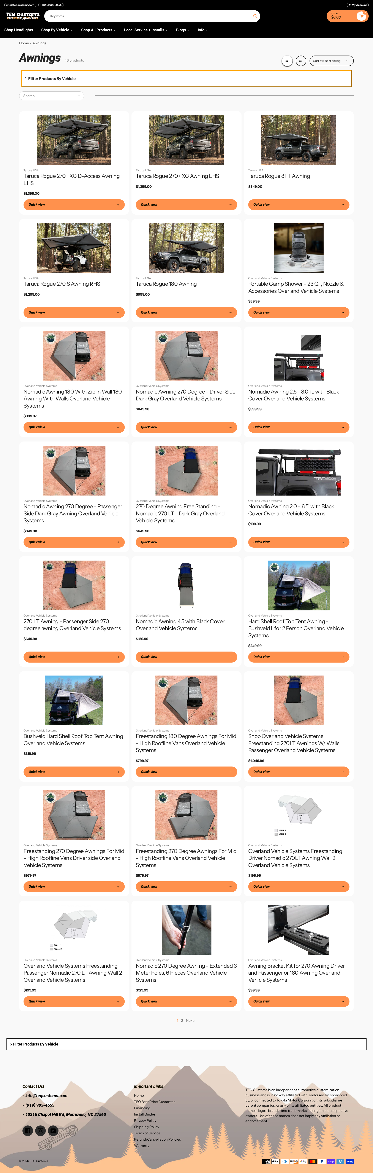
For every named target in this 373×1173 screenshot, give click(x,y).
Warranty (141, 1145)
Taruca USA (31, 170)
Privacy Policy (145, 1120)
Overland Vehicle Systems (265, 278)
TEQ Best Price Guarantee (154, 1102)
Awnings (39, 43)
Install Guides (145, 1114)
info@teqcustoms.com (20, 4)
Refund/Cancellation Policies (157, 1139)
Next (190, 1020)
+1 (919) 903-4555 (51, 4)
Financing (142, 1108)
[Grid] (287, 61)
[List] (301, 61)
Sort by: (318, 61)
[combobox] (51, 95)
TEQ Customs (39, 1161)
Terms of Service (147, 1133)
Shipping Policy (146, 1127)
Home (24, 43)
